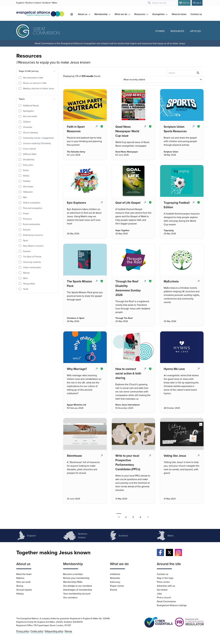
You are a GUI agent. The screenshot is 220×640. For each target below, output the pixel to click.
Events (113, 589)
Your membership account (76, 593)
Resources (140, 14)
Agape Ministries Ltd (76, 404)
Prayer (26, 213)
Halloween (28, 191)
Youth (25, 288)
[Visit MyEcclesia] (181, 259)
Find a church (164, 597)
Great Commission (166, 601)
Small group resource (33, 235)
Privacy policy (22, 631)
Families (27, 181)
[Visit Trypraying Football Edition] (181, 181)
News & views (179, 14)
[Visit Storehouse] (84, 434)
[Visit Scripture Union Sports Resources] (181, 105)
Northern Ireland (33, 2)
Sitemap (68, 631)
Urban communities (32, 267)
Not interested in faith (33, 77)
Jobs (159, 593)
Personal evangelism (32, 208)
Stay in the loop (165, 578)
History (20, 593)
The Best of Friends (32, 256)
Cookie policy (37, 631)
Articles (195, 31)
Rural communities (31, 224)
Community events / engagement (38, 137)
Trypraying (169, 230)
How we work (23, 581)
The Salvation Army (76, 151)
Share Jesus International (127, 404)
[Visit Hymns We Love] (181, 347)
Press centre (163, 581)
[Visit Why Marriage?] (84, 347)
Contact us (196, 14)
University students (32, 261)
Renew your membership (76, 578)
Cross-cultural (29, 148)
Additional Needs (31, 105)
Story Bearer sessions (33, 245)
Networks (115, 578)
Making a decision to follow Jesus (38, 88)
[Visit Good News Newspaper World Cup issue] (133, 105)
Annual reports (24, 589)
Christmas (27, 127)
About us (83, 14)
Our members (70, 597)
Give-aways (28, 186)
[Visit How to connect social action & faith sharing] (133, 347)
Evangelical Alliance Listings (171, 605)
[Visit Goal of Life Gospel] (133, 181)
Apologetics (28, 110)
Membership (101, 14)
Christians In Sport (75, 318)
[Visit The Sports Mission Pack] (84, 259)
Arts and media (30, 116)
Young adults (29, 283)
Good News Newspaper (126, 151)
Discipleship (28, 159)
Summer (27, 251)
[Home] (74, 14)
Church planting (30, 132)
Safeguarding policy (54, 631)
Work (25, 278)
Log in (198, 2)
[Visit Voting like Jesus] (181, 434)
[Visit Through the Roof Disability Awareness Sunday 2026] (133, 259)
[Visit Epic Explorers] (84, 181)
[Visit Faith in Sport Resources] (84, 105)
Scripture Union (171, 151)
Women (26, 272)
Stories (160, 31)
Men (25, 197)
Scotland (46, 2)
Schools (26, 229)
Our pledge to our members (77, 585)
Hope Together (122, 230)
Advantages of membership (77, 589)
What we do (121, 14)
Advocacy (115, 581)
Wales (54, 2)
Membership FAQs (72, 581)
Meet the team (24, 574)
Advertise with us (166, 585)
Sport (25, 240)
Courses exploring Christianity (37, 143)
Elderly (26, 175)
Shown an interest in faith (35, 83)
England (20, 2)
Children (27, 121)
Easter (26, 170)
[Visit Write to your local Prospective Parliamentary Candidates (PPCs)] (133, 434)
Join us (186, 2)
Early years (28, 164)
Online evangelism (31, 202)
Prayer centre (117, 585)
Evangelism (159, 14)
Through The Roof (123, 318)
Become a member (73, 574)
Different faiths (30, 154)
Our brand (162, 589)
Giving (19, 585)
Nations (20, 578)
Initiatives (115, 574)
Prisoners (27, 218)
